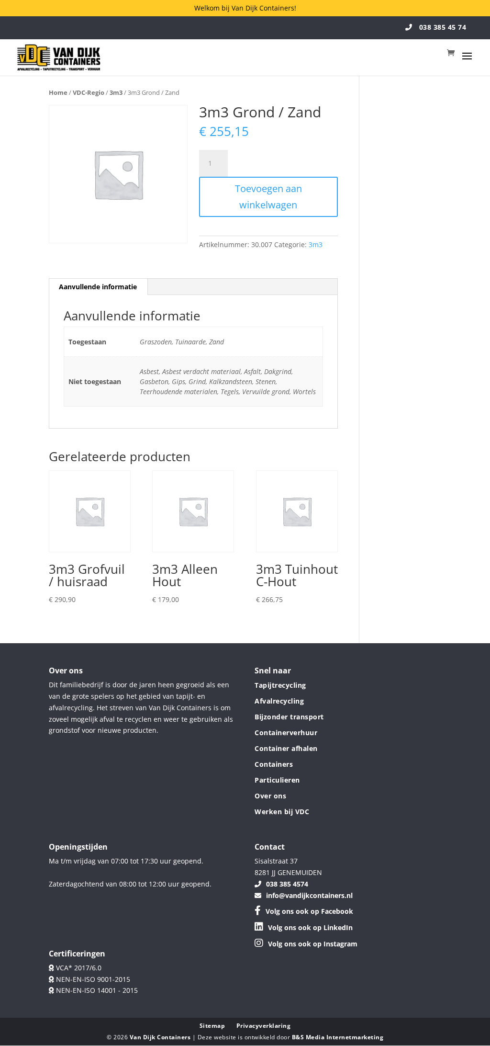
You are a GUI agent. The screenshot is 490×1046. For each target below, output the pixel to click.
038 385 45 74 (441, 27)
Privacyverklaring (263, 1026)
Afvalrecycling (279, 700)
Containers (274, 764)
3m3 (116, 92)
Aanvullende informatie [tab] (98, 286)
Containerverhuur (286, 732)
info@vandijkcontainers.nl (309, 894)
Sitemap (212, 1026)
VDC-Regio (88, 92)
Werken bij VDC (282, 811)
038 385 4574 (287, 883)
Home (58, 92)
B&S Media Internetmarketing (338, 1037)
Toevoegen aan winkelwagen (268, 196)
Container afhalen (286, 748)
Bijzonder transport (289, 716)
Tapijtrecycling (280, 685)
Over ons (270, 795)
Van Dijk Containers (161, 1037)
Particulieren (277, 779)
